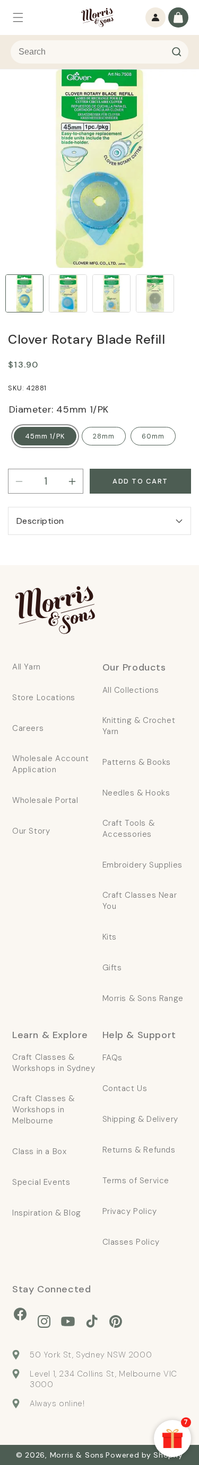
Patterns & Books (136, 762)
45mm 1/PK (45, 436)
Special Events (41, 1182)
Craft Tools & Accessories (128, 828)
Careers (28, 728)
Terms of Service (136, 1180)
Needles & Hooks (136, 793)
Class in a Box (39, 1151)
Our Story (31, 831)
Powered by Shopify (144, 1455)
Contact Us (125, 1088)
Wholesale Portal (45, 800)
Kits (109, 937)
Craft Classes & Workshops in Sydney (53, 1063)
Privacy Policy (129, 1211)
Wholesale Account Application (50, 764)
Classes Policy (131, 1242)
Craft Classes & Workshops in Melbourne (43, 1109)
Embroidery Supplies (142, 865)
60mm (153, 436)
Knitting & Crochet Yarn (139, 726)
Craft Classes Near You (139, 901)
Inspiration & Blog (46, 1213)
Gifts (112, 967)
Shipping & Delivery (140, 1119)
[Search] (176, 52)
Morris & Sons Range (143, 998)
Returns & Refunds (139, 1150)
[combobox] (99, 52)
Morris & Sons (77, 1455)
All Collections (130, 690)
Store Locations (43, 697)
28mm (104, 436)
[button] (18, 17)
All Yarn (26, 667)
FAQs (112, 1057)
